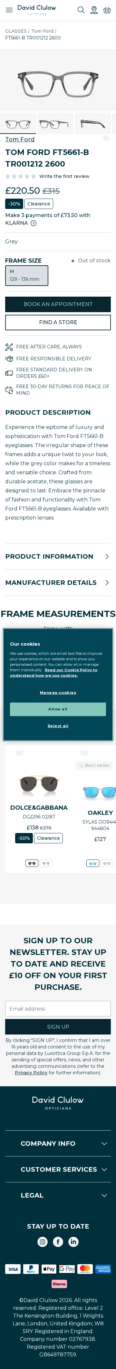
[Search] (81, 10)
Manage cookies (58, 692)
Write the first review (64, 176)
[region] (58, 684)
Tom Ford (42, 31)
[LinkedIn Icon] (73, 1242)
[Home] (37, 10)
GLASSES (16, 31)
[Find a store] (94, 10)
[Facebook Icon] (58, 1242)
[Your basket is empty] (107, 10)
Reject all (58, 725)
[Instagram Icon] (42, 1242)
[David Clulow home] (58, 1103)
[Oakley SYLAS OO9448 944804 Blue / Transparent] (92, 863)
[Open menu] (9, 10)
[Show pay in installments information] (33, 223)
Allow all (58, 708)
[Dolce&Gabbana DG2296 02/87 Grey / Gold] (31, 863)
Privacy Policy (31, 1073)
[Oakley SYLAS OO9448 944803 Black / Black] (107, 863)
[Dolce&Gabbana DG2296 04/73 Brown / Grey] (46, 863)
